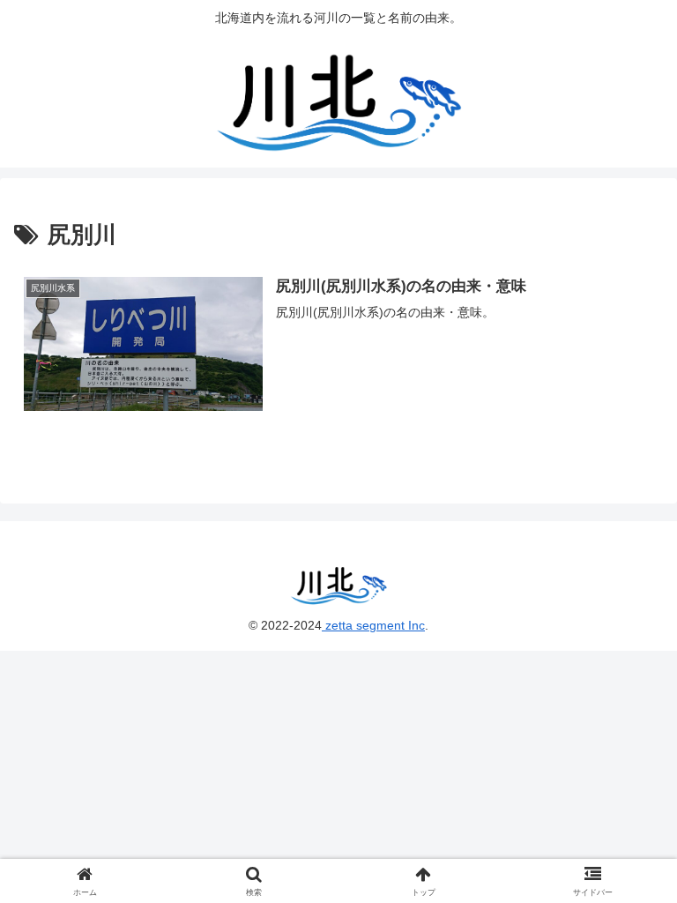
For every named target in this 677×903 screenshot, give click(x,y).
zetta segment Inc (373, 625)
